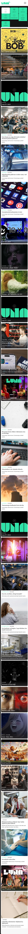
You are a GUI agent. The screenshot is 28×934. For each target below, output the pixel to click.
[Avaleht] (10, 3)
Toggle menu (25, 3)
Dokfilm (19, 21)
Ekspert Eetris (23, 19)
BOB (13, 21)
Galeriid (6, 25)
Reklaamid (21, 24)
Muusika (14, 24)
